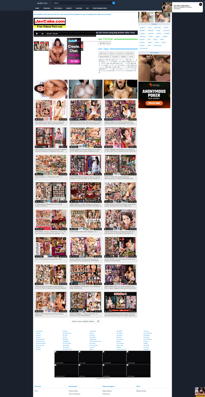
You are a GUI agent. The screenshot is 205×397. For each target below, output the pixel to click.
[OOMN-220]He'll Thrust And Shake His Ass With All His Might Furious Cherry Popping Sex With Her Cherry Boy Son (85, 151)
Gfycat (91, 349)
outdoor (142, 42)
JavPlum (38, 337)
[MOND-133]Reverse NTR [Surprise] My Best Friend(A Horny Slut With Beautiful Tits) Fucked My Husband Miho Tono (119, 123)
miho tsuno (106, 43)
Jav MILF (38, 349)
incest (131, 56)
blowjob (142, 30)
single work (129, 53)
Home (37, 8)
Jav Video (92, 343)
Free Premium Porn (100, 8)
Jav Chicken (120, 343)
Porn (36, 391)
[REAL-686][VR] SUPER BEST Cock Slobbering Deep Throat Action (85, 287)
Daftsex (118, 341)
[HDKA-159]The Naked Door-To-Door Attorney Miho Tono (49, 314)
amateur (142, 27)
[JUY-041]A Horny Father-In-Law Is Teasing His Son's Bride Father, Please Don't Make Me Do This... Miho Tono (49, 123)
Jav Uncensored (121, 349)
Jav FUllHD (66, 345)
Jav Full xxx (119, 339)
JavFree (65, 331)
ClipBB (145, 343)
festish (159, 33)
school (156, 42)
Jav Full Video (67, 343)
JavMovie (146, 349)
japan (158, 36)
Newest (69, 8)
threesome (157, 45)
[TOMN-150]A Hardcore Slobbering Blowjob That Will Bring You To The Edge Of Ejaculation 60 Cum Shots (120, 233)
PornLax (145, 341)
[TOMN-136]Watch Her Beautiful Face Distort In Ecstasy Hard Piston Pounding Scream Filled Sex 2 (120, 151)
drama (112, 53)
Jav (87, 8)
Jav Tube (146, 347)
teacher (142, 45)
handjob (167, 33)
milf (149, 39)
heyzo (151, 36)
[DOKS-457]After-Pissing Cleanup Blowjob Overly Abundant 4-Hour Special (120, 259)
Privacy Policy (73, 391)
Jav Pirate (146, 345)
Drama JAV (119, 345)
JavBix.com (42, 3)
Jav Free (65, 335)
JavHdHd (119, 331)
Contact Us (106, 394)
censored (120, 53)
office (162, 39)
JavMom (38, 335)
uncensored (144, 48)
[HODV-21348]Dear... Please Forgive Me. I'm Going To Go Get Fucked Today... (84, 314)
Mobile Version (141, 391)
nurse (155, 39)
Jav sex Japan (94, 345)
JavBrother (66, 341)
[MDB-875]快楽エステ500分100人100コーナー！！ (49, 178)
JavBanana (93, 339)
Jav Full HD (39, 331)
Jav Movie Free (67, 349)
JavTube (145, 331)
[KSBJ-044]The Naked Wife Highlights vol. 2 (83, 231)
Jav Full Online (147, 333)
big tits (166, 27)
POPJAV (38, 333)
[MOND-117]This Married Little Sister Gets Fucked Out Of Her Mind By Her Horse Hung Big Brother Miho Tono (85, 123)
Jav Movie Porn (40, 341)
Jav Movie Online (41, 343)
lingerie (142, 39)
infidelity (123, 56)
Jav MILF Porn (67, 333)
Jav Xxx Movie (147, 339)
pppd (149, 42)
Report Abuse (107, 391)
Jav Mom (92, 335)
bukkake (151, 30)
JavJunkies (93, 331)
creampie (115, 56)
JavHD (92, 333)
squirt (164, 42)
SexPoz (65, 337)
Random (79, 8)
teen (149, 45)
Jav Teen (92, 347)
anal (149, 27)
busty (158, 30)
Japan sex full (40, 345)
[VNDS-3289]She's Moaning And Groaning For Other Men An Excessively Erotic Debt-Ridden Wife (84, 260)
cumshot (151, 33)
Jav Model (146, 337)
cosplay (142, 33)
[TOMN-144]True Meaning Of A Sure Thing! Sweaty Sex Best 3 (48, 205)
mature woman (104, 56)
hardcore (143, 36)
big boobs (157, 27)
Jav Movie (119, 335)
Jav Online (119, 333)
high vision (103, 53)
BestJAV (118, 337)
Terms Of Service (74, 394)
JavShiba (65, 339)
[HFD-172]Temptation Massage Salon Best (48, 259)
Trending (46, 8)
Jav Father (93, 337)
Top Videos (58, 8)
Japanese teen (40, 339)
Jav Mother (146, 335)
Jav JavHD (66, 347)
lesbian (165, 36)
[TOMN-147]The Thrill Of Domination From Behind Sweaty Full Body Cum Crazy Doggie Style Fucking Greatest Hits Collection (120, 205)
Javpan (118, 347)
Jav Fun (38, 347)
